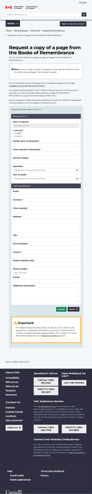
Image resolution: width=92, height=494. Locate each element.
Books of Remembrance (54, 30)
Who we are (12, 382)
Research (11, 390)
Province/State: (20, 244)
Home (8, 30)
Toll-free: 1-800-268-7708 (46, 429)
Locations (11, 416)
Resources (11, 394)
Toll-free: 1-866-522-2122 (46, 381)
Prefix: (16, 191)
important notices (50, 336)
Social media (17, 475)
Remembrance (21, 30)
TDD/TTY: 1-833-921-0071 (46, 390)
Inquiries (10, 407)
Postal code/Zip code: (23, 260)
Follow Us (15, 428)
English (18, 133)
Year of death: (19, 175)
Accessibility (12, 377)
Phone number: (20, 269)
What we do (12, 386)
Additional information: (24, 286)
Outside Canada (14, 412)
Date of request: (21, 122)
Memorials (35, 30)
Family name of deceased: (26, 141)
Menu (11, 23)
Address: (17, 217)
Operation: (18, 166)
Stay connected (14, 420)
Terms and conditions (52, 471)
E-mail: (16, 277)
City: (15, 235)
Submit (61, 309)
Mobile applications (20, 479)
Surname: (17, 200)
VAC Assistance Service (47, 407)
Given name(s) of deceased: (26, 149)
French (18, 136)
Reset (72, 309)
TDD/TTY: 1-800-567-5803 (74, 429)
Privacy (45, 475)
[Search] (84, 14)
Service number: (21, 158)
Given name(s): (20, 208)
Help (9, 471)
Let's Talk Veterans (74, 383)
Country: (17, 252)
